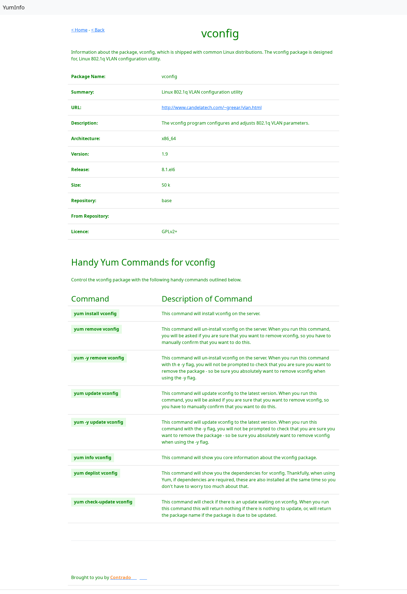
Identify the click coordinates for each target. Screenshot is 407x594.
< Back (98, 30)
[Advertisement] (34, 110)
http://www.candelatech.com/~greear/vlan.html (212, 107)
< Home (79, 30)
